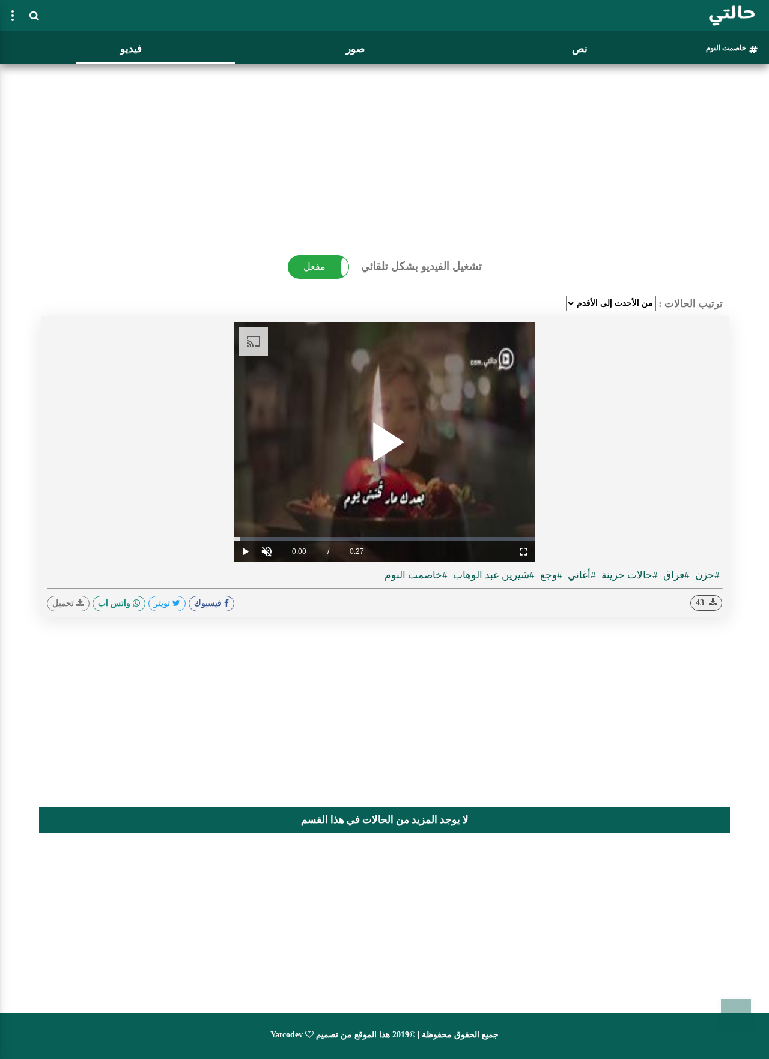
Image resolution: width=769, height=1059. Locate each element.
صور (355, 49)
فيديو (131, 49)
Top (736, 1014)
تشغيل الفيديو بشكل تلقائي (421, 266)
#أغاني (580, 575)
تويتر (163, 603)
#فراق (675, 575)
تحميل (64, 603)
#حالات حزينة (628, 575)
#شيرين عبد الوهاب (493, 575)
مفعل (314, 266)
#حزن (706, 575)
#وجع (550, 575)
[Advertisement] (384, 153)
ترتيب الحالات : (690, 303)
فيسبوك (209, 603)
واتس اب (115, 603)
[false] (12, 15)
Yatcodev (286, 1034)
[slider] (384, 539)
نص (580, 49)
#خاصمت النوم (416, 575)
